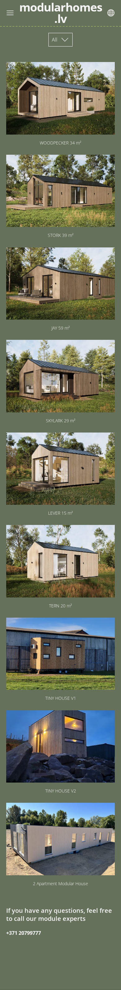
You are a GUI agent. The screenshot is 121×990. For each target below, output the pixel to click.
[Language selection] (110, 12)
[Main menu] (10, 12)
